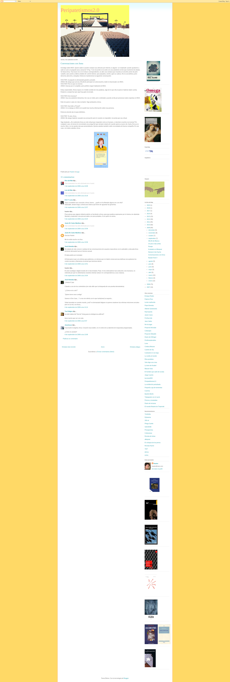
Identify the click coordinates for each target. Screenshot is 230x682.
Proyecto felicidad (150, 327)
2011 (148, 222)
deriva (147, 452)
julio (150, 264)
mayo (150, 269)
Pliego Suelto (149, 423)
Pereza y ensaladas (151, 400)
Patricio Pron (149, 299)
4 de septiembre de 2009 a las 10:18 (76, 195)
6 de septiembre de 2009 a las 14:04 (76, 275)
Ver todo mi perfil (157, 469)
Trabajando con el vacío (152, 397)
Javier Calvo (149, 315)
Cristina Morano (150, 346)
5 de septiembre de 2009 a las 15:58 (76, 228)
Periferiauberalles (150, 340)
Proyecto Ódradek (150, 334)
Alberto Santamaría (151, 308)
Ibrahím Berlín (149, 394)
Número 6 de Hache (154, 252)
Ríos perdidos (149, 359)
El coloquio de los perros (152, 442)
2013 (148, 216)
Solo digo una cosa (151, 362)
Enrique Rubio (149, 296)
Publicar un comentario (70, 338)
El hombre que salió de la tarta (154, 372)
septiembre (152, 238)
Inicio (102, 347)
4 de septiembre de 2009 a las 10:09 (76, 186)
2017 (148, 211)
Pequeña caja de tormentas (153, 387)
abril (150, 272)
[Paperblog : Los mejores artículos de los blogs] (149, 152)
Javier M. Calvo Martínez (73, 223)
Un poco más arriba (154, 243)
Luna (146, 343)
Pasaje (150, 246)
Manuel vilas (149, 368)
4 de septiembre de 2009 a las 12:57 (76, 207)
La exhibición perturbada (152, 384)
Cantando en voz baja (152, 353)
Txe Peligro (68, 311)
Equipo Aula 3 (152, 257)
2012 (148, 219)
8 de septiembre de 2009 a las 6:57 (76, 321)
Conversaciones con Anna (156, 255)
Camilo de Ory (149, 349)
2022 (148, 205)
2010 (148, 225)
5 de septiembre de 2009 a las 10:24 (76, 219)
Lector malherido (150, 302)
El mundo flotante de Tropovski (154, 406)
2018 (148, 208)
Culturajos (148, 331)
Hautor (156, 463)
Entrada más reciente (69, 347)
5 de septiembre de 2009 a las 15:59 (76, 242)
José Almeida (69, 246)
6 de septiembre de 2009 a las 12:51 (76, 264)
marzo (151, 275)
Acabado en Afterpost (155, 249)
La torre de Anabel (150, 365)
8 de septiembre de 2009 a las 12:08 (76, 334)
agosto (151, 261)
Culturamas (148, 433)
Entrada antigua (135, 347)
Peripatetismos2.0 (80, 10)
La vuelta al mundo (151, 356)
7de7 (146, 449)
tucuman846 (149, 378)
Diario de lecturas (150, 403)
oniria (146, 455)
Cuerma (147, 391)
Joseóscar (68, 325)
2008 (148, 284)
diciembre (152, 230)
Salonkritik (148, 427)
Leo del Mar (69, 190)
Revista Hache (149, 445)
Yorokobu (148, 414)
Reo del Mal (69, 180)
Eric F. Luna (69, 200)
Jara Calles (148, 321)
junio (150, 267)
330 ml (147, 420)
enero (151, 281)
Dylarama (148, 417)
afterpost (147, 439)
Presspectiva (149, 430)
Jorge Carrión (149, 375)
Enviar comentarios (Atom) (105, 351)
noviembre (152, 233)
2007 (148, 287)
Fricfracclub (148, 318)
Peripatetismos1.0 (150, 381)
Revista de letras (150, 436)
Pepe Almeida (149, 305)
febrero (151, 278)
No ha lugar (148, 324)
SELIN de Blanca (153, 241)
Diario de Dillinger (150, 337)
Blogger (126, 678)
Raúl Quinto (148, 312)
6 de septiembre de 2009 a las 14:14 (76, 307)
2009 (148, 227)
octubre (151, 235)
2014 (148, 213)
